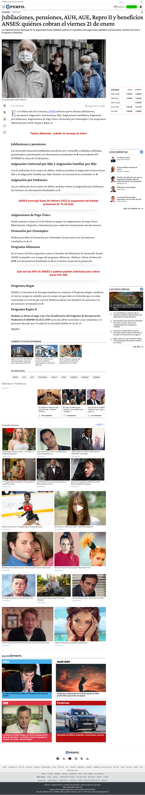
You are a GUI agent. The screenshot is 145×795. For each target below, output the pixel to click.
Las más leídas (119, 289)
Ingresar (120, 7)
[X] (64, 759)
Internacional (46, 767)
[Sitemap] (87, 759)
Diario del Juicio (72, 770)
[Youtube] (70, 759)
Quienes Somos (52, 780)
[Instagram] (76, 759)
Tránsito (104, 780)
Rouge (80, 774)
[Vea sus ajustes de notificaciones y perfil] (141, 7)
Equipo (80, 780)
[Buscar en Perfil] (141, 2)
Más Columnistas (132, 209)
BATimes (90, 774)
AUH (24, 377)
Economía (29, 767)
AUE (32, 377)
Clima (54, 767)
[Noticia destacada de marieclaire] (81, 662)
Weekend (57, 774)
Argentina (74, 377)
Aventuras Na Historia (67, 777)
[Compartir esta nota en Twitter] (5, 112)
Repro (64, 377)
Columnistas (118, 152)
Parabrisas (72, 774)
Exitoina (129, 767)
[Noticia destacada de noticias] (27, 662)
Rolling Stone (81, 777)
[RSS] (82, 759)
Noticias (116, 767)
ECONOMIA (6, 12)
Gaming (135, 767)
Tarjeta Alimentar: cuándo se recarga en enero (58, 133)
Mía (85, 774)
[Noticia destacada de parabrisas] (81, 703)
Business (89, 767)
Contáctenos (63, 780)
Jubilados (96, 377)
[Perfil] (16, 656)
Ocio (66, 767)
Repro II (54, 377)
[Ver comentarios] (141, 12)
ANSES (52, 111)
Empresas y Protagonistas (102, 767)
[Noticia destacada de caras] (27, 703)
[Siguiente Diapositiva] (104, 405)
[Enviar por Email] (5, 126)
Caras (122, 767)
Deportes (61, 767)
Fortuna (64, 774)
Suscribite (131, 7)
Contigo (55, 777)
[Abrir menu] (3, 7)
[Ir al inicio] (15, 7)
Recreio (99, 777)
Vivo (141, 767)
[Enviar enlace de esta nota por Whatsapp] (5, 119)
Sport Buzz (91, 777)
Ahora (4, 767)
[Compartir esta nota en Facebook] (5, 106)
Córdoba (73, 767)
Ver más (137, 347)
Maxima (105, 777)
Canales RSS (41, 780)
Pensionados (42, 377)
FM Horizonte (98, 774)
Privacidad (72, 780)
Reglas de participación (92, 780)
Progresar (85, 377)
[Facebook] (58, 758)
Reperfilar (80, 767)
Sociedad (37, 767)
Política (21, 767)
